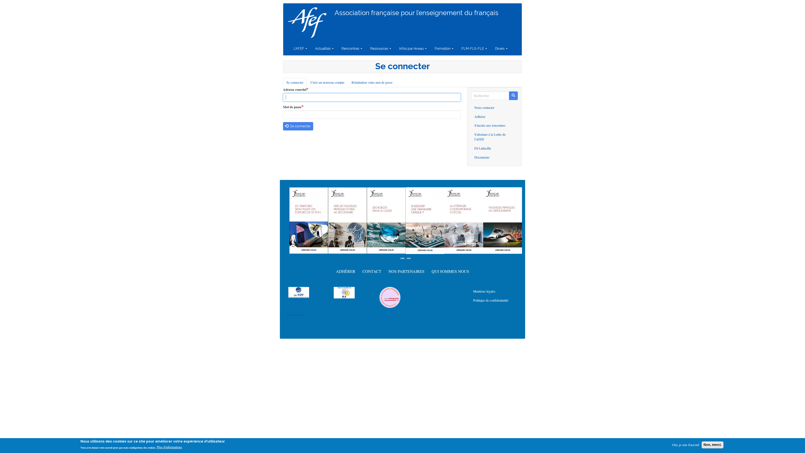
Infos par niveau (412, 49)
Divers (500, 49)
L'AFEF (299, 49)
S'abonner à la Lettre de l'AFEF (490, 136)
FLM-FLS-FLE (473, 49)
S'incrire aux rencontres (489, 125)
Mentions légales (484, 291)
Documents (481, 157)
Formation (443, 49)
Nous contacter (484, 107)
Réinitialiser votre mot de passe (372, 82)
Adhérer (479, 116)
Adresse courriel (294, 89)
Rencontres (350, 49)
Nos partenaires (406, 271)
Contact (371, 271)
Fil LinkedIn (482, 148)
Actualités (323, 49)
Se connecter (296, 83)
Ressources (379, 49)
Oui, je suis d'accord (685, 445)
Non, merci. (713, 444)
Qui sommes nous (450, 271)
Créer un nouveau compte (327, 82)
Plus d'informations (169, 447)
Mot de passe (292, 107)
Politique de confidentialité (490, 300)
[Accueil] (308, 22)
